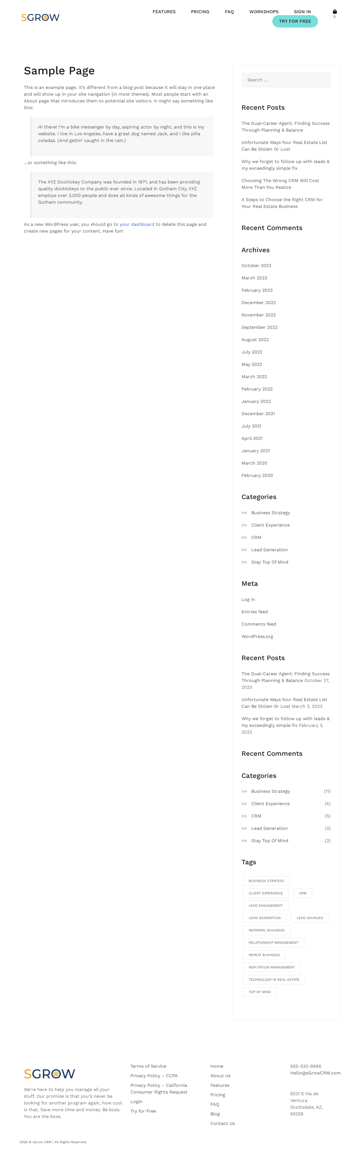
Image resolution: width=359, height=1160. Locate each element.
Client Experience (270, 525)
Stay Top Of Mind (269, 562)
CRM (256, 537)
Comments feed (258, 624)
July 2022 (251, 352)
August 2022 (255, 339)
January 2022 (256, 401)
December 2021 (258, 413)
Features (219, 1085)
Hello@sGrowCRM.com (315, 1073)
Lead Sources (310, 918)
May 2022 (251, 364)
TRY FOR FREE (295, 21)
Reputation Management (272, 967)
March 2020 (254, 463)
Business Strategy (270, 512)
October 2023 (256, 265)
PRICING (200, 11)
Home (216, 1066)
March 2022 (254, 376)
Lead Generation (269, 549)
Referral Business (267, 930)
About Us (220, 1075)
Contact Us (222, 1123)
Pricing (217, 1094)
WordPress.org (257, 636)
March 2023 (254, 278)
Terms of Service (148, 1066)
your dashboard (137, 224)
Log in (248, 599)
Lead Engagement (266, 906)
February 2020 (257, 475)
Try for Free (143, 1111)
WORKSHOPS (264, 11)
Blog (215, 1114)
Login (136, 1101)
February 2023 (257, 290)
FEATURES (164, 11)
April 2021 (252, 438)
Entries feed (254, 611)
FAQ (229, 11)
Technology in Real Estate (274, 980)
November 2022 (258, 315)
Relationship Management (273, 943)
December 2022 (258, 302)
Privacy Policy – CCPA (154, 1075)
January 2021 (255, 450)
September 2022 (259, 327)
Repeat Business (264, 955)
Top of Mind (260, 992)
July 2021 (251, 426)
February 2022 (257, 389)
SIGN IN (302, 11)
